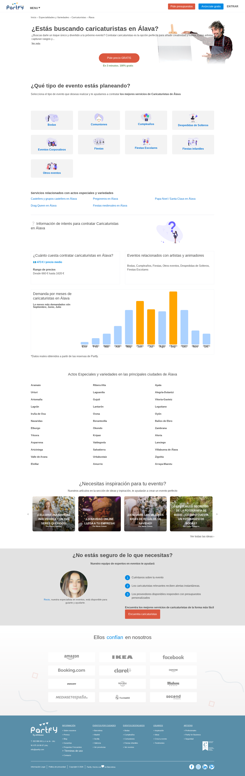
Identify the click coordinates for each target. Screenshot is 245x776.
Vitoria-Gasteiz (163, 399)
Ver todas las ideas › (202, 536)
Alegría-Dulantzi (164, 392)
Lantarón (98, 406)
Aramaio (36, 385)
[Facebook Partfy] (191, 766)
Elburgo (35, 428)
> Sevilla (96, 739)
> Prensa (66, 735)
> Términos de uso (72, 751)
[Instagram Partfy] (198, 766)
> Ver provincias (99, 747)
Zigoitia (159, 457)
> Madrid (96, 735)
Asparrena (37, 442)
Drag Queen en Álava (43, 205)
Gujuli (96, 399)
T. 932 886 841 (37, 741)
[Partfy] (18, 6)
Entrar (232, 6)
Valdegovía (99, 442)
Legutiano (161, 406)
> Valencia (97, 743)
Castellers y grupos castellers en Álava (54, 198)
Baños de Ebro (163, 421)
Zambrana (161, 428)
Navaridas (36, 421)
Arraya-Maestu (163, 464)
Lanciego (160, 442)
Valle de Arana (39, 457)
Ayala (158, 385)
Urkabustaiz (100, 457)
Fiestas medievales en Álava (110, 205)
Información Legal (38, 767)
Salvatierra (99, 449)
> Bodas (126, 731)
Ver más (36, 43)
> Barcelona (97, 731)
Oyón (158, 413)
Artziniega (37, 449)
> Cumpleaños (129, 735)
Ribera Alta (99, 385)
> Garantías (67, 743)
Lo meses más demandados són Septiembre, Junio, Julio (51, 305)
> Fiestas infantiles (130, 743)
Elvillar (35, 464)
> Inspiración (158, 731)
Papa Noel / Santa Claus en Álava (175, 198)
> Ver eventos (128, 747)
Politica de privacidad (57, 767)
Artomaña (36, 399)
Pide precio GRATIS (119, 57)
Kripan (97, 435)
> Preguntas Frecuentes (72, 747)
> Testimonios (158, 743)
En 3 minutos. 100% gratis (118, 65)
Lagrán (35, 406)
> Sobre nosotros (69, 731)
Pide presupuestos (181, 6)
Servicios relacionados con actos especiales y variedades (72, 193)
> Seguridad (189, 739)
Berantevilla (100, 421)
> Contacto (66, 755)
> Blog (64, 739)
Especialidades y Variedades (54, 17)
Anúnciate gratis (211, 6)
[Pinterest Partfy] (211, 766)
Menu (34, 8)
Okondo (97, 428)
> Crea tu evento (160, 739)
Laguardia (99, 392)
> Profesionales (190, 731)
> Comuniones (129, 739)
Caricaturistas (79, 17)
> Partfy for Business (192, 735)
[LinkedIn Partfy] (205, 766)
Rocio (47, 599)
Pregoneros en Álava (105, 198)
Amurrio (98, 464)
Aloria (158, 435)
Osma (96, 413)
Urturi (34, 392)
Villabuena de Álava (166, 449)
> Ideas (156, 735)
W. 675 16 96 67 (37, 745)
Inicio (33, 17)
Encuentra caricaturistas (142, 614)
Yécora (35, 435)
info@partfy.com (37, 749)
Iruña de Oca (38, 413)
